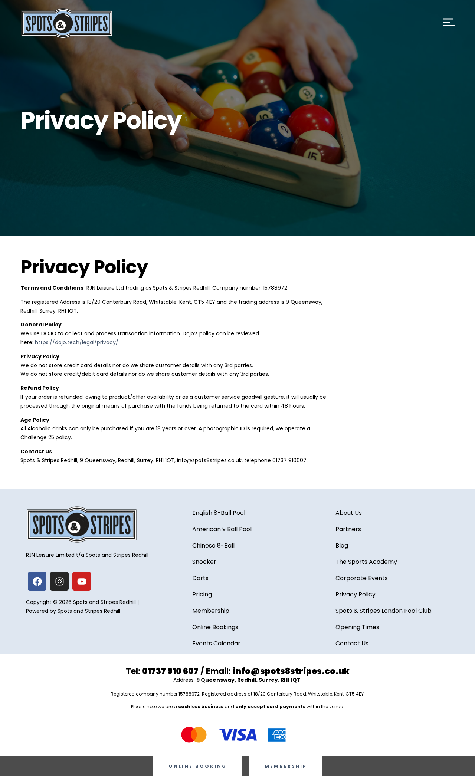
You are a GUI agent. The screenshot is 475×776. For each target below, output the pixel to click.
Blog (341, 545)
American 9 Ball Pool (222, 529)
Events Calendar (216, 643)
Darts (200, 578)
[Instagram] (59, 581)
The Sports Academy (366, 562)
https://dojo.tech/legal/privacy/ (76, 342)
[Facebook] (37, 581)
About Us (348, 513)
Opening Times (357, 627)
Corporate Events (361, 578)
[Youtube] (81, 581)
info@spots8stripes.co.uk (291, 671)
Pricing (202, 594)
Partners (348, 529)
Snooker (204, 562)
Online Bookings (215, 627)
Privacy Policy (355, 594)
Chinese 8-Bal (212, 545)
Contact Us (351, 643)
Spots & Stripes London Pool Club (383, 610)
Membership (210, 610)
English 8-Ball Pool (218, 513)
